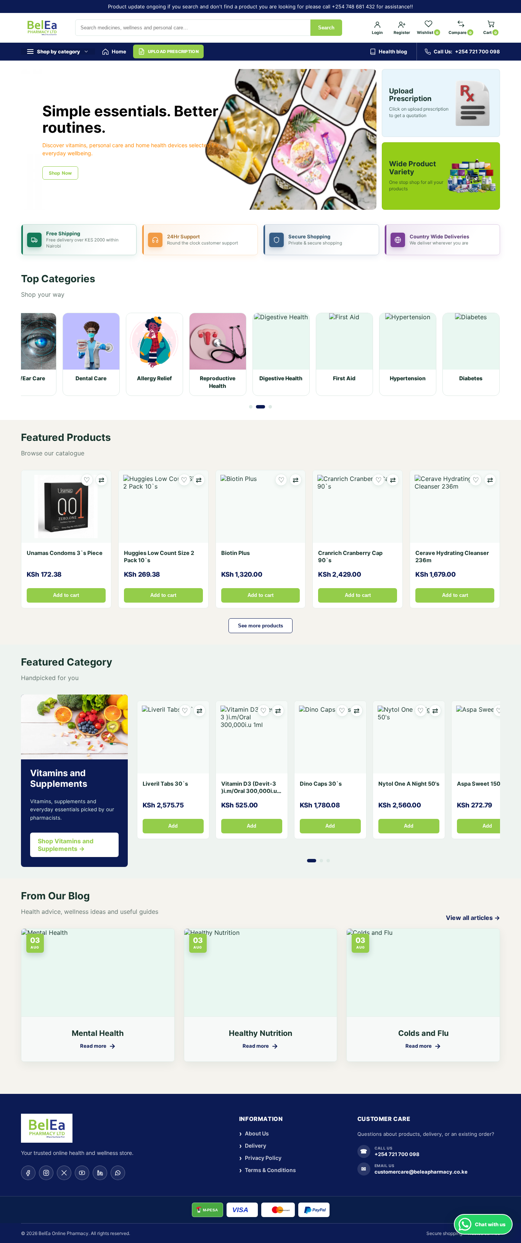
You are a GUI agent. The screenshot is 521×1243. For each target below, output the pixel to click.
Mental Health (98, 1033)
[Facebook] (28, 1173)
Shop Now (60, 173)
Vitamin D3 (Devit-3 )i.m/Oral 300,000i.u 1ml (249, 791)
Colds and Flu (423, 1033)
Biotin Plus (235, 553)
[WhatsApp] (118, 1173)
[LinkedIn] (100, 1173)
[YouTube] (82, 1173)
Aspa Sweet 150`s (481, 783)
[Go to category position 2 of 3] (260, 406)
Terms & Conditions (267, 1170)
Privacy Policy (260, 1158)
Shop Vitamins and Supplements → (65, 844)
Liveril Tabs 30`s (165, 783)
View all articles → (473, 917)
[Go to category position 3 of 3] (270, 406)
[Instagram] (46, 1173)
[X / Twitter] (64, 1173)
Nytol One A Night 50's (408, 783)
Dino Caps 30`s (321, 783)
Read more (98, 1046)
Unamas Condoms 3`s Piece (65, 553)
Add (173, 826)
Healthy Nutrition (260, 1033)
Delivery (252, 1146)
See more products (260, 626)
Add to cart (66, 595)
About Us (254, 1133)
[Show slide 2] (201, 201)
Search (326, 28)
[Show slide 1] (191, 201)
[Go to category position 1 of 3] (250, 406)
